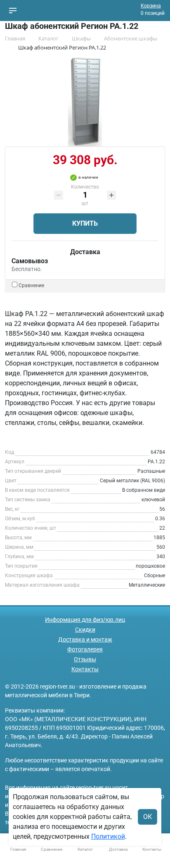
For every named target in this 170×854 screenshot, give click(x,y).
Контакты (85, 669)
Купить (85, 223)
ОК (147, 817)
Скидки (85, 629)
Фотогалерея (85, 649)
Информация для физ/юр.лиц (85, 619)
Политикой (108, 836)
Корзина (151, 6)
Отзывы (85, 659)
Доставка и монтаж (85, 639)
